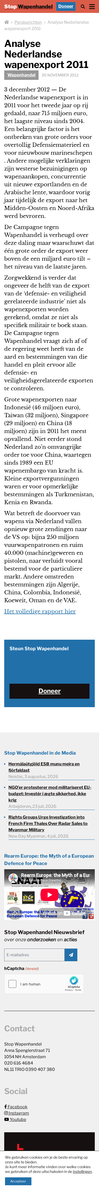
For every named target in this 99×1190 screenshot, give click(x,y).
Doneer (65, 6)
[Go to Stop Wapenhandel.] (6, 22)
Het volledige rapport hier (40, 611)
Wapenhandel (21, 74)
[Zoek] (83, 6)
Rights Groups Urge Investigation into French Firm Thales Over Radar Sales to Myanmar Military (48, 823)
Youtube (17, 1119)
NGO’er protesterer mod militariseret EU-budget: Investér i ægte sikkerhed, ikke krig (49, 794)
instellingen (82, 1171)
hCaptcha (21, 968)
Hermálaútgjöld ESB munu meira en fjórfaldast (44, 767)
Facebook (17, 1106)
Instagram (18, 1113)
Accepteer (18, 1181)
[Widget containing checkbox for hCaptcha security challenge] (44, 984)
